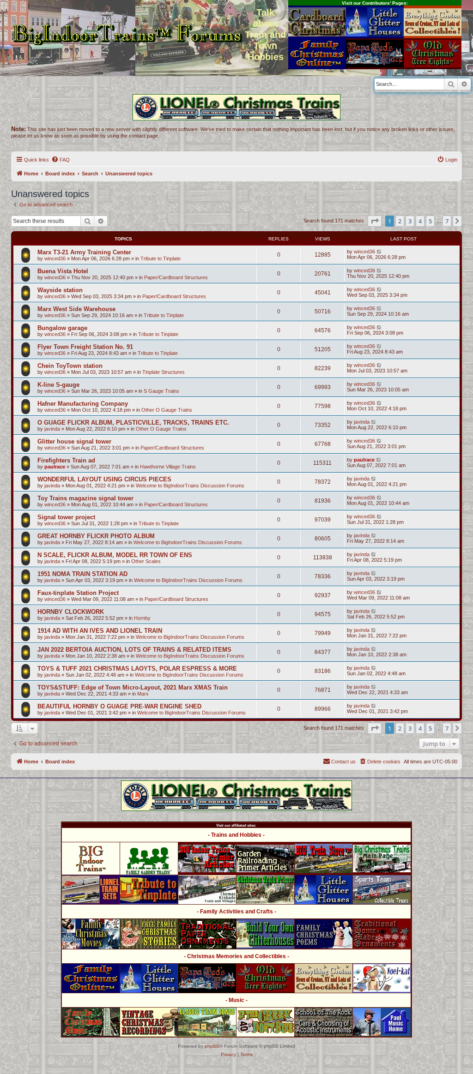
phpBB (212, 1046)
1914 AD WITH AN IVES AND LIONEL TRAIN (99, 630)
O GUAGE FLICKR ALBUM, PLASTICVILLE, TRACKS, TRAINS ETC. (133, 422)
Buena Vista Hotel (62, 271)
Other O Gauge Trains (166, 410)
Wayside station (60, 290)
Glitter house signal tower (74, 441)
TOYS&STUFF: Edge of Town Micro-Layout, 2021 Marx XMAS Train (132, 687)
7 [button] (447, 221)
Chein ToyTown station (70, 365)
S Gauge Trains (161, 391)
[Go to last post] (379, 251)
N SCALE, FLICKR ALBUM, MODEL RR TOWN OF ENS (114, 555)
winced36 (55, 258)
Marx (143, 693)
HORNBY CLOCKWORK (70, 611)
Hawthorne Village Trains (168, 466)
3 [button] (410, 221)
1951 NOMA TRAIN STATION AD (82, 573)
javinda (52, 429)
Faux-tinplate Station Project (78, 592)
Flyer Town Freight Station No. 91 (85, 346)
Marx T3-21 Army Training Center (84, 252)
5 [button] (430, 221)
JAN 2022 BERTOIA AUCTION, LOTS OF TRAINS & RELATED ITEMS (134, 649)
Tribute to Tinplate (160, 258)
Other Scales (146, 561)
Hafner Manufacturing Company (82, 403)
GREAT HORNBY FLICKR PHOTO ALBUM (96, 536)
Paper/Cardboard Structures (176, 277)
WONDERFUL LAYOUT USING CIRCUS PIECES (104, 479)
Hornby (142, 618)
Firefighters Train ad (66, 460)
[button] (375, 221)
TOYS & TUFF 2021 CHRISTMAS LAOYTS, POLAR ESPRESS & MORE (137, 668)
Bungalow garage (62, 327)
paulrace (54, 466)
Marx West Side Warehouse (76, 309)
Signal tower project (66, 517)
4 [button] (420, 221)
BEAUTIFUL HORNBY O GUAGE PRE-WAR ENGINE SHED (119, 706)
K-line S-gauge (58, 384)
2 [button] (399, 221)
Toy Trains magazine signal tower (85, 498)
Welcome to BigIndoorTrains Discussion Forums (190, 485)
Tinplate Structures (163, 372)
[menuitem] (60, 159)
